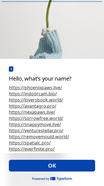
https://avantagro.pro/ (32, 106)
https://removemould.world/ (39, 137)
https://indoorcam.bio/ (33, 94)
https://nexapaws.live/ (32, 112)
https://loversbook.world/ (36, 100)
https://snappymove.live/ (35, 124)
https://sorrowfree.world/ (36, 118)
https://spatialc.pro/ (30, 143)
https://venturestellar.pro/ (36, 130)
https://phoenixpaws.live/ (35, 87)
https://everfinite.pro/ (32, 149)
